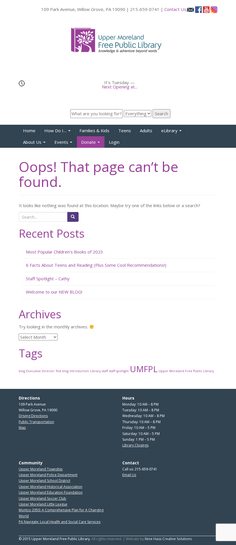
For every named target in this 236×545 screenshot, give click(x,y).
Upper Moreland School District (44, 480)
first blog (62, 371)
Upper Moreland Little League (43, 504)
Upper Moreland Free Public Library (186, 371)
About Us (33, 142)
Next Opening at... (119, 87)
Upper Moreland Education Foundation (51, 492)
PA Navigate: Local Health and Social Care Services (59, 521)
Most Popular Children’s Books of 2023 (64, 252)
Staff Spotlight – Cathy (48, 278)
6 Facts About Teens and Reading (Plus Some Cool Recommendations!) (96, 265)
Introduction (79, 371)
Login (114, 142)
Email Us (129, 474)
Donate (89, 142)
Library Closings (135, 445)
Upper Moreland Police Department (48, 474)
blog (22, 371)
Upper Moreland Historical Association (50, 486)
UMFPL (143, 369)
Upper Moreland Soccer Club (42, 498)
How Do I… (56, 130)
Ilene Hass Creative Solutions (168, 538)
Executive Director (40, 371)
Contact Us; (175, 9)
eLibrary (170, 130)
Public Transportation (36, 421)
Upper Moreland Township (41, 469)
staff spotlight (119, 371)
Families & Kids (94, 130)
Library (95, 371)
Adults (146, 130)
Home (29, 130)
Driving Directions (33, 415)
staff (105, 371)
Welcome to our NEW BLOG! (54, 292)
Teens (124, 130)
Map (22, 427)
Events (61, 142)
